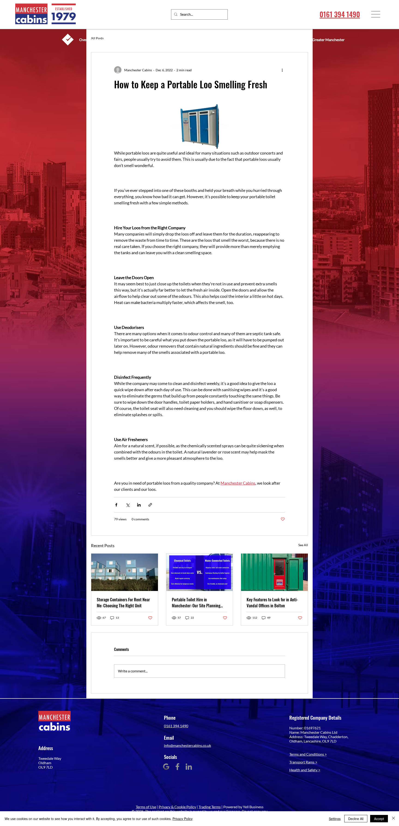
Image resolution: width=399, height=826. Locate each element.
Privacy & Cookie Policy (177, 807)
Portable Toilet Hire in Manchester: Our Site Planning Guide (196, 602)
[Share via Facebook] (116, 505)
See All (303, 545)
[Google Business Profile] (166, 766)
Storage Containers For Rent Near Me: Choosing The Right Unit (123, 602)
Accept (379, 818)
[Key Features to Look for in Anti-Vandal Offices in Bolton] (274, 572)
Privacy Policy (182, 818)
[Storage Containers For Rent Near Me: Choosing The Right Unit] (124, 572)
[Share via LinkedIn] (139, 505)
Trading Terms (210, 807)
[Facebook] (177, 766)
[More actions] (282, 70)
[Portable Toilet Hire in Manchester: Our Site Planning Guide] (199, 572)
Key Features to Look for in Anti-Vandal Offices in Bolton (272, 602)
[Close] (393, 818)
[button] (375, 14)
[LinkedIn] (188, 766)
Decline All (355, 818)
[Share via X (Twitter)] (127, 505)
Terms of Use (146, 807)
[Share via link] (150, 505)
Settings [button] (335, 818)
